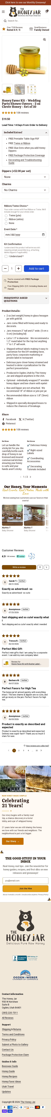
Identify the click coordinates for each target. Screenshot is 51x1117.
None (11, 223)
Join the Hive (25, 888)
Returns (17, 1029)
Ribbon (26, 143)
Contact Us (8, 1049)
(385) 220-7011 (10, 1012)
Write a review (19, 567)
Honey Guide (8, 1071)
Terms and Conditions (13, 1034)
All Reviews (7, 1018)
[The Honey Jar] (25, 12)
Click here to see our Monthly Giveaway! (25, 2)
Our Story (11, 841)
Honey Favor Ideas (11, 1081)
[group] (25, 59)
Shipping (6, 1029)
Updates (6, 1091)
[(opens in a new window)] (32, 556)
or (21, 143)
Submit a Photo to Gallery (15, 1044)
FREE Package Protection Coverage (26, 155)
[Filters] (40, 567)
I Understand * (16, 256)
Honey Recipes (9, 1076)
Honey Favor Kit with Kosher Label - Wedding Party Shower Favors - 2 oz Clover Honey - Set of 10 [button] (29, 664)
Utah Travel (8, 1086)
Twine (17, 143)
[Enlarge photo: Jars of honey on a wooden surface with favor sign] (34, 515)
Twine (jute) (15, 215)
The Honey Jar (27, 1102)
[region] (25, 455)
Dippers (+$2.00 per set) (16, 171)
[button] (9, 112)
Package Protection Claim (15, 1054)
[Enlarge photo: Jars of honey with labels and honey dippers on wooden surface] (12, 515)
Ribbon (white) (16, 219)
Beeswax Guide (10, 1066)
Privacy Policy (9, 1039)
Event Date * (10, 229)
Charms (6, 184)
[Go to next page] (42, 750)
